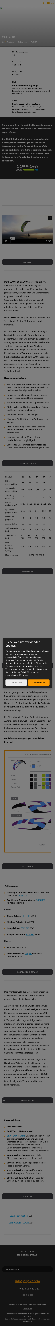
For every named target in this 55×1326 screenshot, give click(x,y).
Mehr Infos (24, 675)
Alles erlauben (38, 682)
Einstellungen (16, 682)
